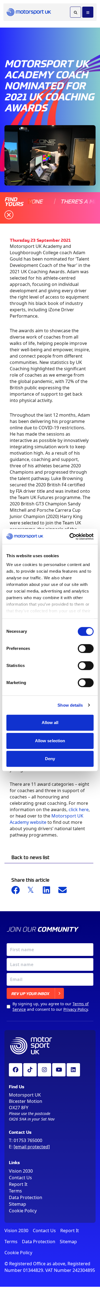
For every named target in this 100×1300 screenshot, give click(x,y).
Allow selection (50, 740)
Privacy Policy (75, 1009)
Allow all (50, 722)
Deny (50, 758)
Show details (70, 705)
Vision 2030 (21, 1171)
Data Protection (25, 1197)
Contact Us (20, 1178)
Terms (15, 1191)
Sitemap (17, 1204)
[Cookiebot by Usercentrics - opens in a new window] (71, 536)
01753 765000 (28, 1140)
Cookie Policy (23, 1211)
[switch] (86, 648)
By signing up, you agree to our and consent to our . (50, 1006)
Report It (18, 1184)
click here (79, 809)
